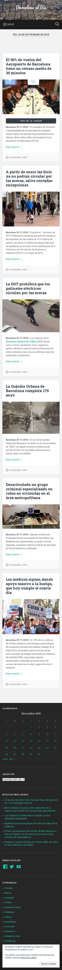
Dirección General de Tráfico (21, 341)
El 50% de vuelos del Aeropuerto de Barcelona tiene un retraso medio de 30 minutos (28, 66)
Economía (10, 926)
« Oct (5, 759)
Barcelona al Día (31, 7)
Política (8, 902)
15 (31, 741)
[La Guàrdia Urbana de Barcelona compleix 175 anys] (30, 418)
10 (47, 734)
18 (55, 741)
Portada (8, 888)
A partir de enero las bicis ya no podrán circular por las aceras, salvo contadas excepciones (29, 178)
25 (55, 747)
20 (15, 747)
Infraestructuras (13, 907)
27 (15, 754)
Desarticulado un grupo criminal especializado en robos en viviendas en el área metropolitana (29, 491)
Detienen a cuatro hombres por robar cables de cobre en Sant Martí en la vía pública (31, 843)
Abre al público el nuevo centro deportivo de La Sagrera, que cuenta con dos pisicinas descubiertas (30, 809)
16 (39, 741)
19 (6, 747)
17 (47, 741)
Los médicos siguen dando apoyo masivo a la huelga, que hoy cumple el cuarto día (29, 586)
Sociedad (9, 897)
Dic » (11, 759)
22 (31, 747)
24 (47, 747)
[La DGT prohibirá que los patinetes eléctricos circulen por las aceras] (30, 315)
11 (55, 734)
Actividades (10, 921)
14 (23, 741)
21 (23, 747)
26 (6, 754)
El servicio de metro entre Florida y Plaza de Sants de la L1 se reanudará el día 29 (31, 801)
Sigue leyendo (18, 147)
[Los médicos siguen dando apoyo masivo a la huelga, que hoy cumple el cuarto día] (30, 616)
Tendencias (10, 941)
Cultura (8, 917)
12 (6, 741)
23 (39, 747)
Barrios (8, 893)
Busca (56, 24)
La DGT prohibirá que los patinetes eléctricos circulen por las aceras (28, 288)
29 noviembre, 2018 (18, 157)
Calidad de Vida (12, 936)
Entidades (9, 912)
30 (39, 754)
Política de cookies (28, 958)
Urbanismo (10, 931)
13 (15, 741)
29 (31, 754)
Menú (10, 24)
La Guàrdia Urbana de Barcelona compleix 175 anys (27, 390)
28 (23, 754)
